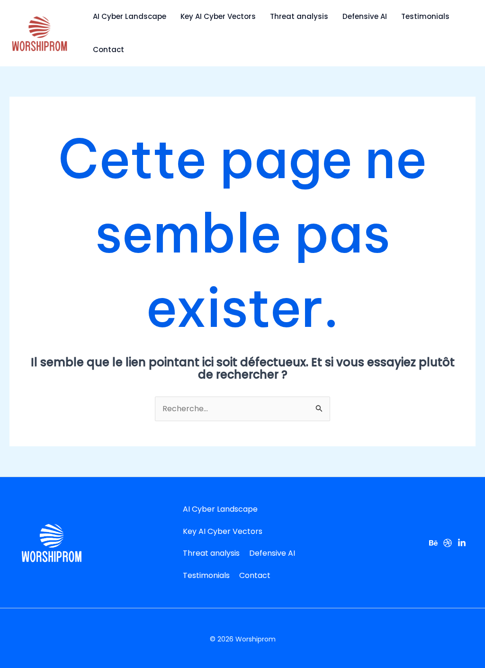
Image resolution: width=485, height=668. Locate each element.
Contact (108, 49)
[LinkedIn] (462, 543)
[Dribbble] (447, 543)
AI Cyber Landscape (129, 16)
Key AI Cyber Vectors (218, 16)
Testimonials (425, 16)
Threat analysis (299, 16)
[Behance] (433, 543)
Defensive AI (364, 16)
